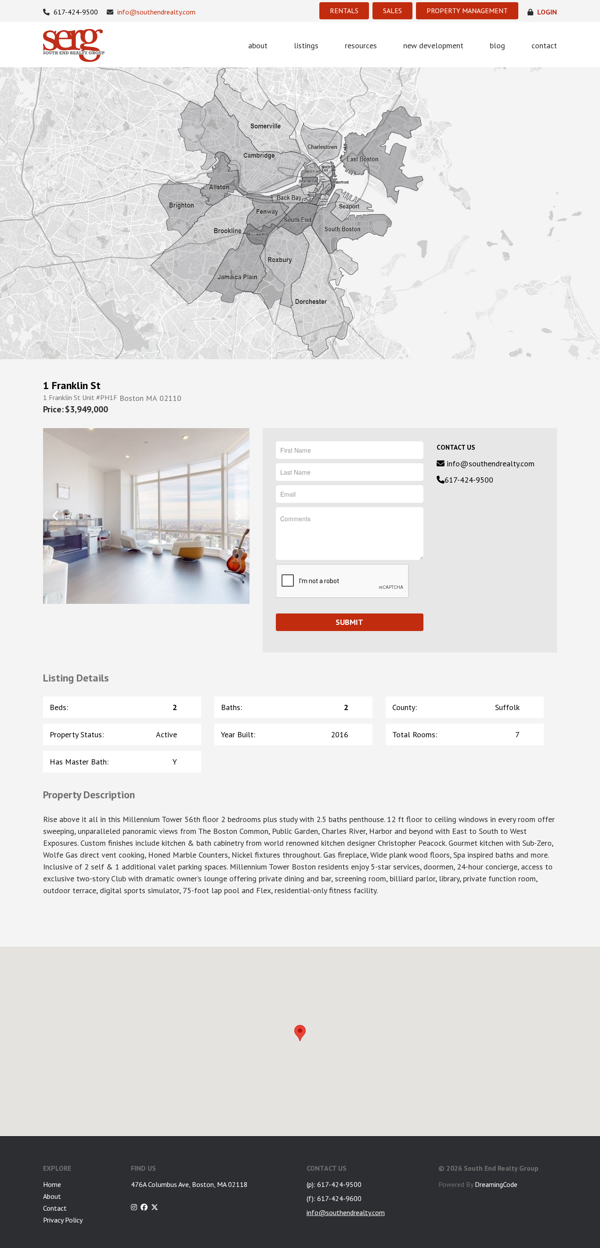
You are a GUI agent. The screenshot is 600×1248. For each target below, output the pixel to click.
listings (306, 45)
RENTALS (344, 10)
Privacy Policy (63, 1220)
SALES (392, 10)
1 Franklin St (72, 385)
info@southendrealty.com (155, 12)
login (546, 12)
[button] (300, 1033)
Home (52, 1184)
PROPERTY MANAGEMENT (467, 10)
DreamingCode (496, 1184)
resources (361, 45)
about (257, 45)
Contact (55, 1208)
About (52, 1196)
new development (433, 45)
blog (497, 45)
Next (237, 515)
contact (544, 45)
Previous (55, 515)
